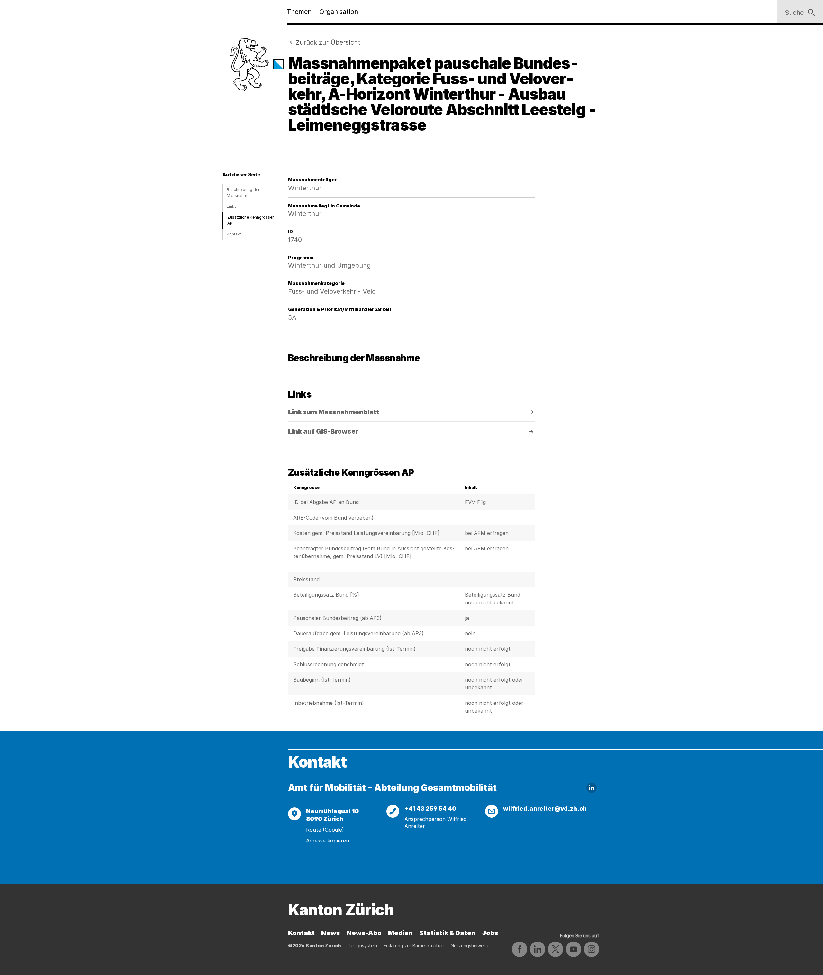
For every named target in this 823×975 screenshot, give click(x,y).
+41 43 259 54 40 (430, 808)
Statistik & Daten (447, 933)
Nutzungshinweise (470, 945)
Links (232, 206)
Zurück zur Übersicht (328, 42)
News (330, 933)
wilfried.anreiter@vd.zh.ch (545, 808)
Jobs (490, 933)
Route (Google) (325, 829)
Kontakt (234, 234)
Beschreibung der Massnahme (243, 192)
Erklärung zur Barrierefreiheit (414, 945)
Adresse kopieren (327, 840)
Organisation (338, 11)
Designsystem (362, 945)
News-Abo (364, 933)
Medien (400, 933)
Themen (299, 11)
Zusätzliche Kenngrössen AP (251, 220)
